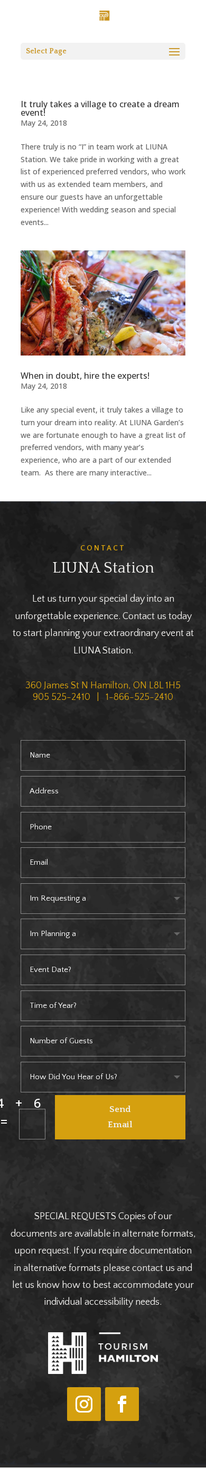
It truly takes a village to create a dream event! (100, 108)
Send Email (120, 1117)
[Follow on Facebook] (122, 1404)
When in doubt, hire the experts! (85, 375)
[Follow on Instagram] (84, 1404)
